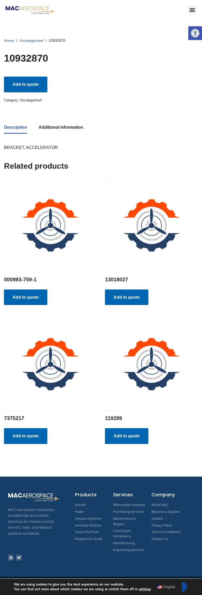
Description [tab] (15, 127)
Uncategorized (31, 40)
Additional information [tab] (61, 127)
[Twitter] (19, 558)
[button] (195, 33)
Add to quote (26, 84)
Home (9, 40)
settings (145, 589)
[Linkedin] (11, 558)
